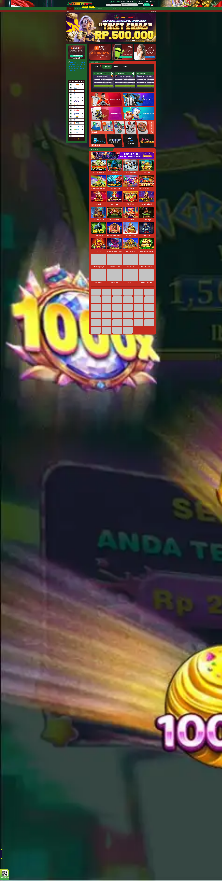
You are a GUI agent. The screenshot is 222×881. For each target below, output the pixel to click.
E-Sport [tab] (124, 67)
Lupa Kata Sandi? (147, 1)
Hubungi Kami (137, 1)
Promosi (152, 9)
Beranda (70, 9)
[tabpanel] (123, 80)
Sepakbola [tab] (107, 67)
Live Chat (126, 1)
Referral (144, 9)
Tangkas (129, 9)
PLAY (103, 86)
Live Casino (122, 9)
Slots (92, 9)
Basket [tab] (116, 67)
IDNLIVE (100, 9)
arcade (107, 9)
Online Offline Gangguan (77, 138)
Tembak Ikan (137, 9)
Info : (68, 11)
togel (114, 9)
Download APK (116, 1)
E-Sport (85, 9)
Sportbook (77, 9)
